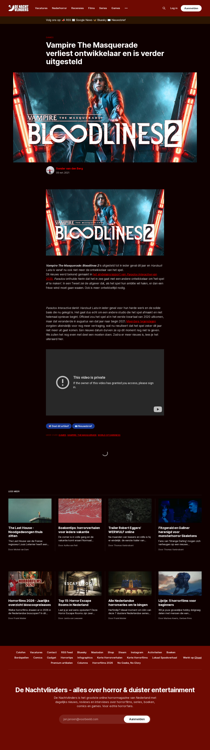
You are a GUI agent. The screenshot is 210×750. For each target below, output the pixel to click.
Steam (122, 652)
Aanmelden (191, 8)
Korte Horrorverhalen (109, 657)
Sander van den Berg (69, 168)
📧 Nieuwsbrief (83, 426)
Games (115, 8)
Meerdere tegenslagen (141, 321)
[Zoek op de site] (164, 8)
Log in (174, 8)
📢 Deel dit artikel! (59, 426)
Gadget (51, 657)
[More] (126, 8)
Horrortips (67, 657)
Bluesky (82, 652)
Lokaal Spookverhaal (164, 657)
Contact (52, 652)
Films (91, 8)
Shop (111, 652)
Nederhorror (59, 8)
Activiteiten (155, 652)
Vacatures (41, 8)
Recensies (77, 8)
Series (103, 8)
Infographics (85, 657)
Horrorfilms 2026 (102, 662)
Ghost (198, 657)
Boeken (171, 652)
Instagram (137, 652)
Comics (37, 657)
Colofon (20, 652)
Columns (82, 662)
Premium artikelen (62, 662)
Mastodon (97, 652)
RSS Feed (67, 652)
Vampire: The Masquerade (81, 435)
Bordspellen (21, 657)
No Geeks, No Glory (129, 662)
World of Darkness (109, 435)
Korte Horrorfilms (137, 657)
